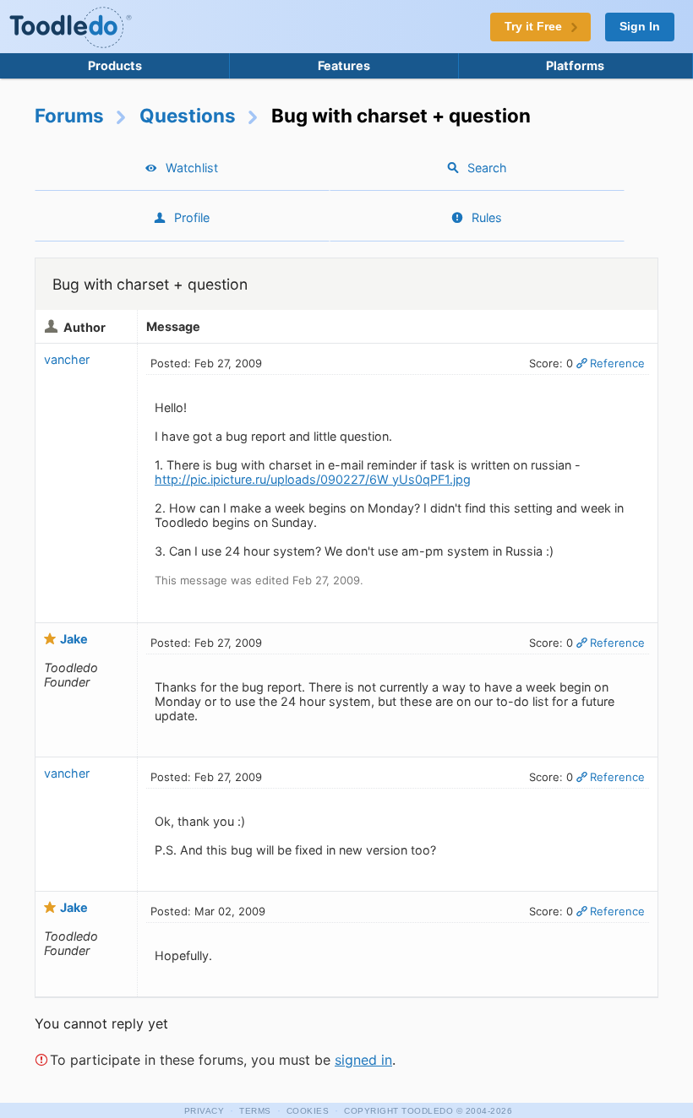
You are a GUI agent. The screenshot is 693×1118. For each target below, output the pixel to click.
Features (344, 65)
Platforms (575, 65)
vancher (67, 359)
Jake (74, 639)
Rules (487, 217)
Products (115, 65)
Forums (69, 115)
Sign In (639, 26)
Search (487, 167)
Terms (255, 1110)
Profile (192, 217)
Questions (187, 115)
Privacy (204, 1110)
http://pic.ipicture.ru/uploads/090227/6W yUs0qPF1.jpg (313, 479)
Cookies (308, 1110)
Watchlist (192, 167)
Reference (617, 363)
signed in (363, 1059)
